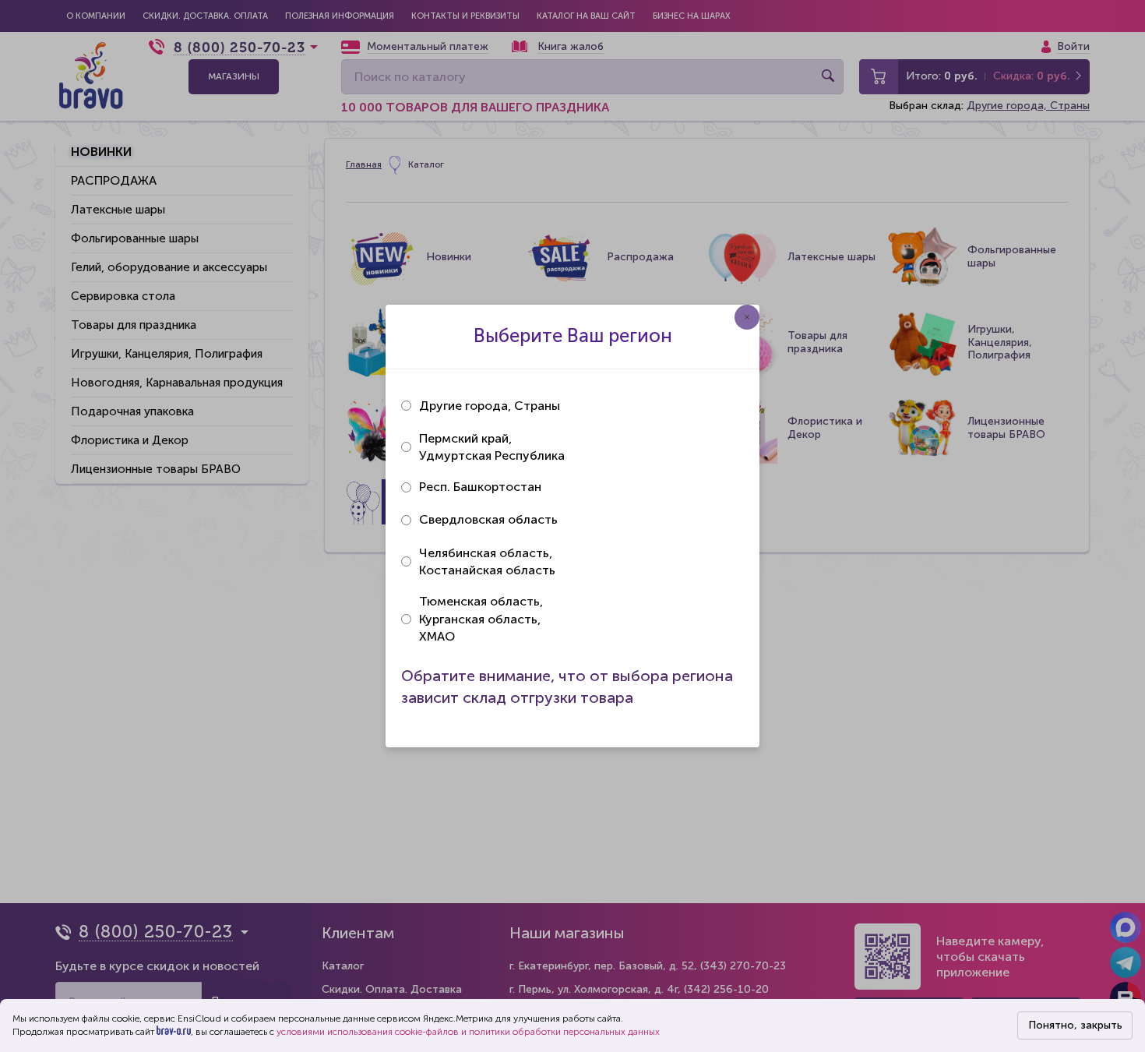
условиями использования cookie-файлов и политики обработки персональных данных (468, 1031)
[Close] (747, 317)
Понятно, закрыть (1075, 1025)
